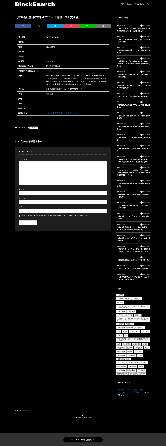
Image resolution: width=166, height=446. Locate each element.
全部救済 (138, 315)
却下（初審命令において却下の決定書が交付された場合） (132, 339)
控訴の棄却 (138, 351)
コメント (23, 159)
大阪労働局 (136, 344)
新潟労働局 (121, 355)
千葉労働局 (145, 331)
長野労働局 (141, 370)
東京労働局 (131, 355)
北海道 (125, 331)
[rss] (83, 415)
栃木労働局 (121, 359)
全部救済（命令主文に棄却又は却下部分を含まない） (132, 319)
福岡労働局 (132, 366)
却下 (125, 335)
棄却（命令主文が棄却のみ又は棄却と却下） (132, 363)
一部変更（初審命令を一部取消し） (129, 299)
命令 (118, 344)
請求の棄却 (131, 370)
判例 (118, 331)
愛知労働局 (121, 351)
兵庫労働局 (129, 324)
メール (22, 198)
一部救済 (120, 302)
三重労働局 (121, 311)
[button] (23, 26)
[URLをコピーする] (103, 26)
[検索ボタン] (148, 4)
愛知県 (129, 351)
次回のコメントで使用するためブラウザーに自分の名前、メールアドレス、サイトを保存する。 (55, 215)
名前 (21, 189)
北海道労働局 (134, 331)
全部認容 (120, 324)
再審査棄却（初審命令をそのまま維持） (130, 328)
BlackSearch (22, 127)
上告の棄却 (131, 311)
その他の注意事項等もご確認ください (61, 113)
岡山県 (129, 348)
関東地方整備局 (122, 374)
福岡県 (141, 366)
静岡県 (142, 374)
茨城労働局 (121, 370)
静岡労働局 (134, 374)
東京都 (139, 355)
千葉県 (119, 335)
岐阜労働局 (121, 348)
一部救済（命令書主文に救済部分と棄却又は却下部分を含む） (132, 307)
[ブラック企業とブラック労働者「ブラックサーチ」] (35, 4)
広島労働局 (138, 348)
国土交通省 (33, 127)
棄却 (128, 359)
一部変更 (120, 295)
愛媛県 (147, 348)
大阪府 (145, 344)
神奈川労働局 (121, 366)
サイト (21, 207)
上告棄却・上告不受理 (124, 315)
